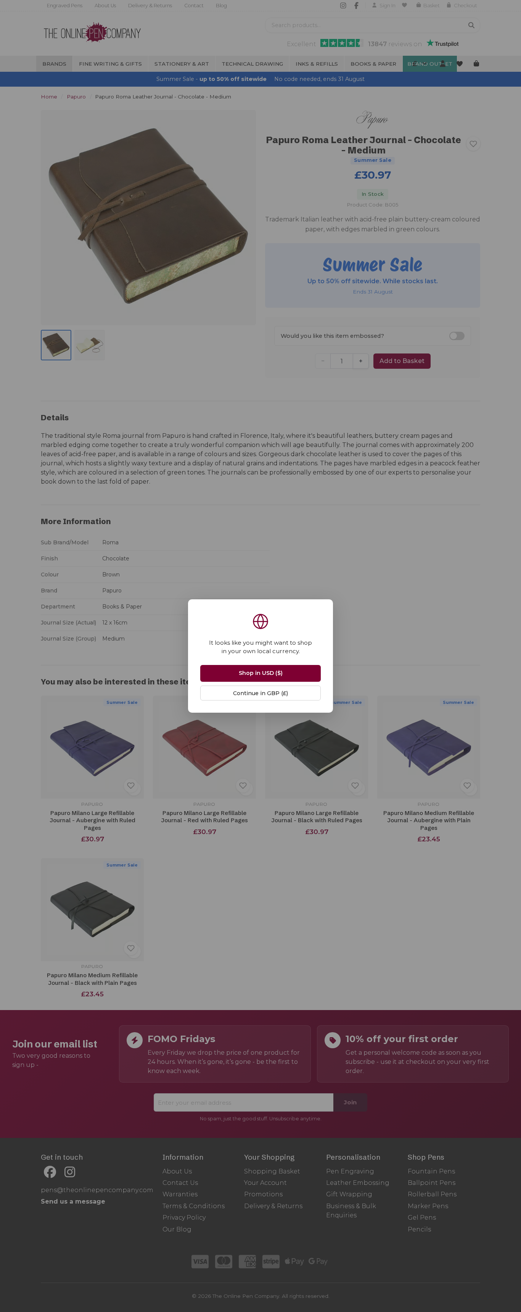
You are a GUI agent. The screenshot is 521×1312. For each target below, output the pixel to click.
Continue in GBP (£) (260, 693)
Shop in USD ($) (261, 673)
